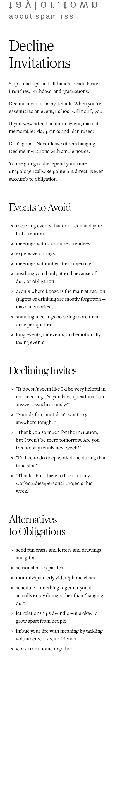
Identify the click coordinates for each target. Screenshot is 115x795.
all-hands (60, 84)
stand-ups (29, 84)
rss (67, 16)
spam (46, 16)
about (21, 16)
